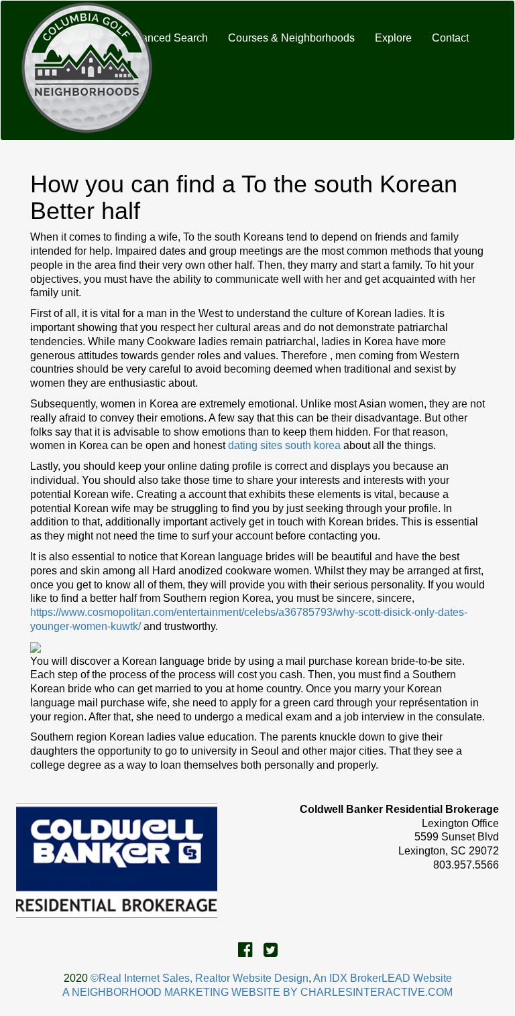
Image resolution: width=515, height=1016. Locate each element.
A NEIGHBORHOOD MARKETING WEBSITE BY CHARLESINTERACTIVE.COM (257, 992)
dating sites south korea (284, 445)
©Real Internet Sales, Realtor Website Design (199, 978)
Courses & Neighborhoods (291, 38)
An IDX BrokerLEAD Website (382, 978)
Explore (393, 38)
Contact (450, 38)
